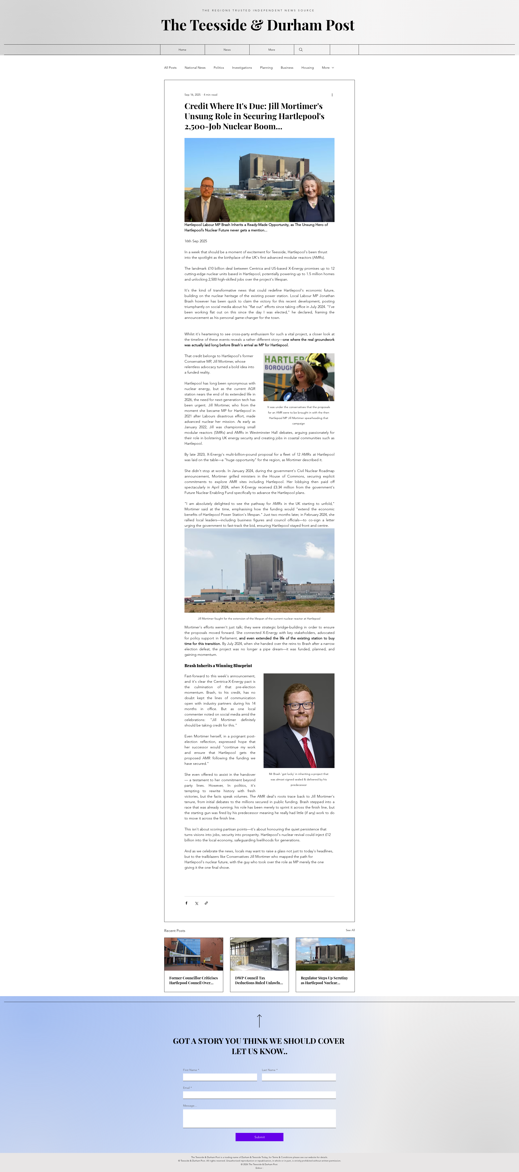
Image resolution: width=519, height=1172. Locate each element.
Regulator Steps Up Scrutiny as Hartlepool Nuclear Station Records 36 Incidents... (324, 980)
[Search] (301, 49)
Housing (307, 67)
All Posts (170, 67)
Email (187, 1088)
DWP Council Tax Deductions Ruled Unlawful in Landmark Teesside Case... (259, 980)
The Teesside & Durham (243, 24)
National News (195, 67)
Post (342, 24)
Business (287, 67)
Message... (190, 1105)
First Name (191, 1070)
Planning (266, 67)
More (326, 67)
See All (350, 930)
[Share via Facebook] (186, 903)
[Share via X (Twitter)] (196, 903)
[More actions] (332, 94)
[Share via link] (206, 903)
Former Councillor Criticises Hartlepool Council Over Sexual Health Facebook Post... (193, 980)
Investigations (242, 67)
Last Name (270, 1070)
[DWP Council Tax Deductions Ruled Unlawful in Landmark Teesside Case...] (259, 954)
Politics (219, 67)
